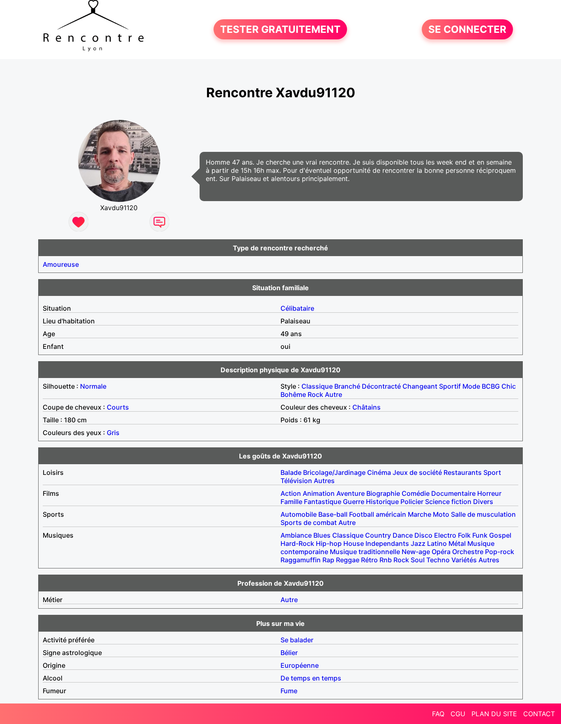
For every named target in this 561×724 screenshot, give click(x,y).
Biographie (383, 493)
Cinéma (379, 472)
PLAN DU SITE (494, 714)
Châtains (366, 407)
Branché (347, 386)
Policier (411, 501)
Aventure (350, 493)
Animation (319, 493)
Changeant (419, 386)
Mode (471, 386)
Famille (291, 501)
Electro (445, 535)
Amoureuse (61, 264)
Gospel (500, 535)
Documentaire (453, 493)
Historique (382, 501)
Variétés (464, 560)
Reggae (347, 560)
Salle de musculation (483, 514)
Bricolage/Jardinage (334, 472)
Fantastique (322, 501)
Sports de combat (308, 522)
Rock (315, 394)
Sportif (450, 386)
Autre (333, 394)
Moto (441, 514)
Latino (437, 543)
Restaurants (463, 472)
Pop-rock (499, 552)
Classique (317, 386)
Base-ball (332, 514)
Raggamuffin (300, 560)
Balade (290, 472)
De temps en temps (310, 678)
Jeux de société (417, 472)
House (353, 543)
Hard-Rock (297, 543)
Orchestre (467, 552)
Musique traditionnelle (365, 552)
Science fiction (448, 501)
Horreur (489, 493)
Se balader (296, 640)
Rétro (369, 560)
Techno (438, 560)
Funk (479, 535)
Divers (483, 501)
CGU (458, 714)
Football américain (377, 514)
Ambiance (296, 535)
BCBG (491, 386)
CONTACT (539, 714)
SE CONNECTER (467, 29)
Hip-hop (329, 543)
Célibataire (297, 308)
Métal (457, 543)
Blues (322, 535)
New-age (416, 552)
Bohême (293, 394)
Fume (288, 691)
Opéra (441, 552)
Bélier (289, 652)
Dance (403, 535)
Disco (423, 535)
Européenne (299, 665)
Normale (93, 386)
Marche (419, 514)
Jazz (418, 543)
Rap (328, 560)
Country (378, 535)
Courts (118, 407)
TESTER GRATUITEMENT (280, 29)
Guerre (353, 501)
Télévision (296, 481)
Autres (324, 481)
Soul (418, 560)
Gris (113, 432)
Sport (492, 472)
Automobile (298, 514)
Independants (387, 543)
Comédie (416, 493)
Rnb (385, 560)
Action (290, 493)
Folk (464, 535)
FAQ (438, 714)
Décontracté (381, 386)
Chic (508, 386)
